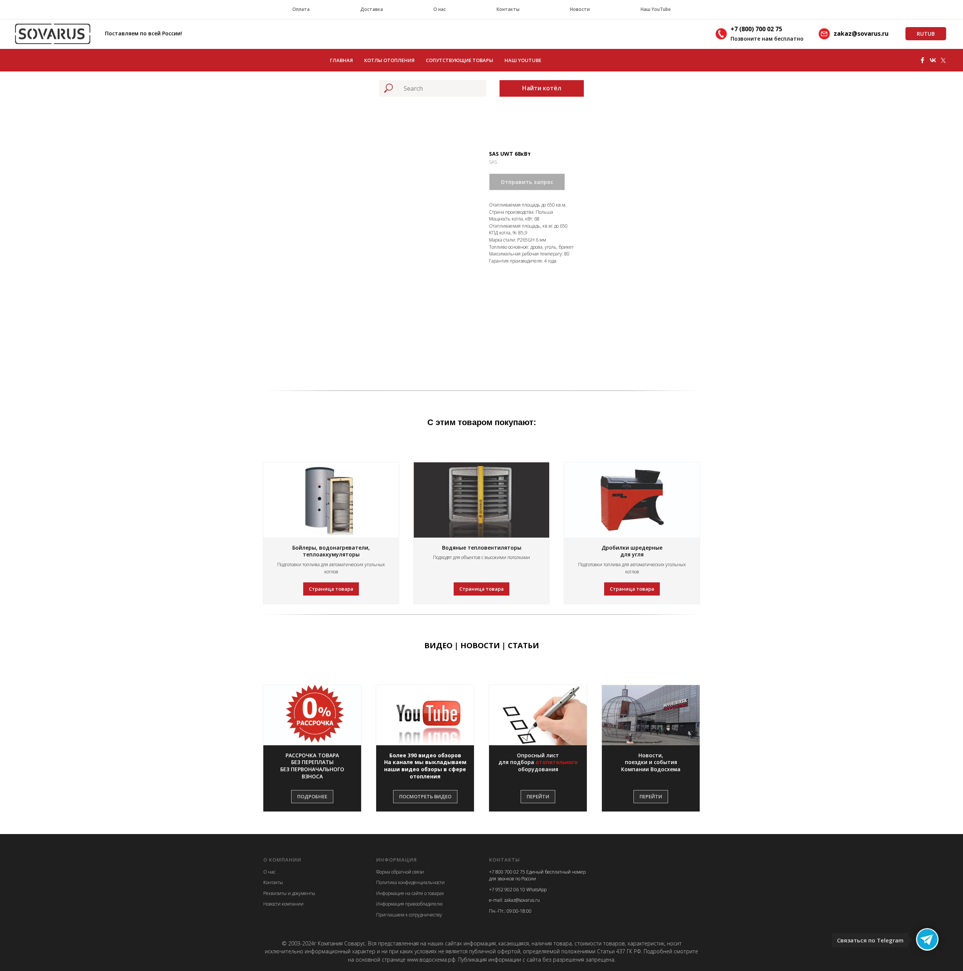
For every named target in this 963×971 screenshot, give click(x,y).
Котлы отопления (389, 60)
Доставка (371, 9)
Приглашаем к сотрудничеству (409, 915)
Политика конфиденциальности (410, 882)
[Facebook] (922, 60)
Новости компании (283, 904)
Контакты (508, 9)
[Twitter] (943, 60)
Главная (341, 60)
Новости (580, 9)
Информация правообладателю (409, 904)
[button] (312, 766)
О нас (439, 9)
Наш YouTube (656, 9)
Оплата (301, 9)
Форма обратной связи (400, 872)
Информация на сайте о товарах (410, 893)
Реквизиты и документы (289, 893)
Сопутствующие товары (459, 60)
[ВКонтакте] (932, 60)
